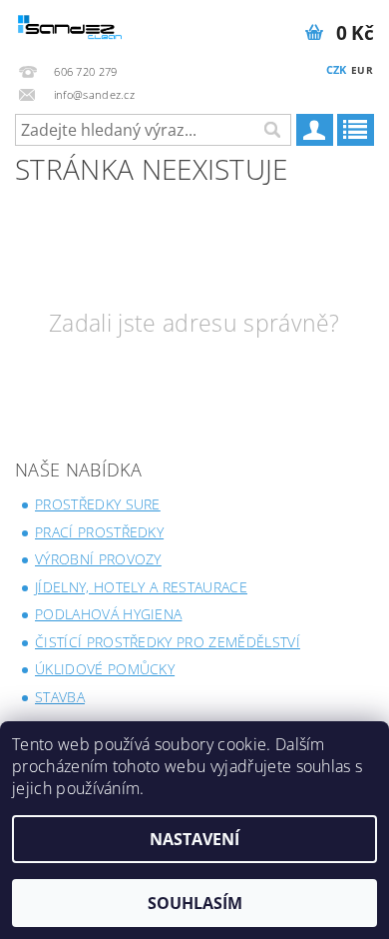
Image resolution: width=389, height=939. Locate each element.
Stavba (60, 696)
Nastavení (194, 839)
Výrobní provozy (98, 558)
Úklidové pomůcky (105, 668)
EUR (362, 70)
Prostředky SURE (98, 503)
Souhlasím (195, 903)
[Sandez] (71, 26)
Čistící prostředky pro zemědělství (167, 641)
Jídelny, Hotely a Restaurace (141, 586)
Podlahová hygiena (108, 613)
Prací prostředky (99, 531)
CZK (336, 69)
